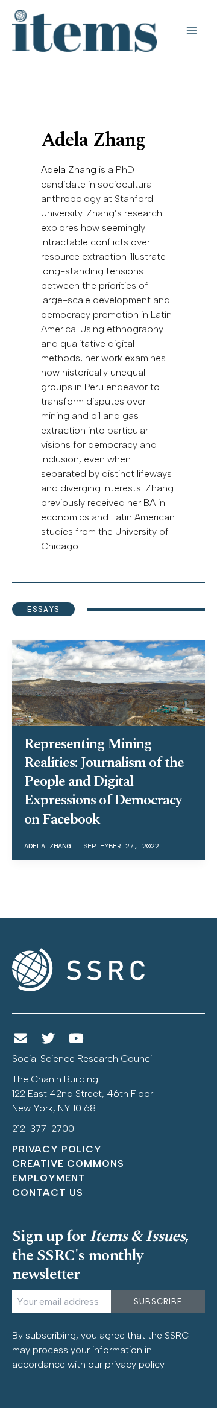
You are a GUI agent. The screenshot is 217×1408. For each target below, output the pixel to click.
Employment (49, 1178)
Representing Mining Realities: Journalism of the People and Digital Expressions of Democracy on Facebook (104, 781)
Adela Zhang (68, 169)
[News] (20, 1039)
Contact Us (47, 1192)
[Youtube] (76, 1039)
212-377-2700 (43, 1128)
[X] (48, 1039)
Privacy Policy (57, 1149)
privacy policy (134, 1364)
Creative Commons (68, 1163)
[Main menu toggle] (191, 30)
